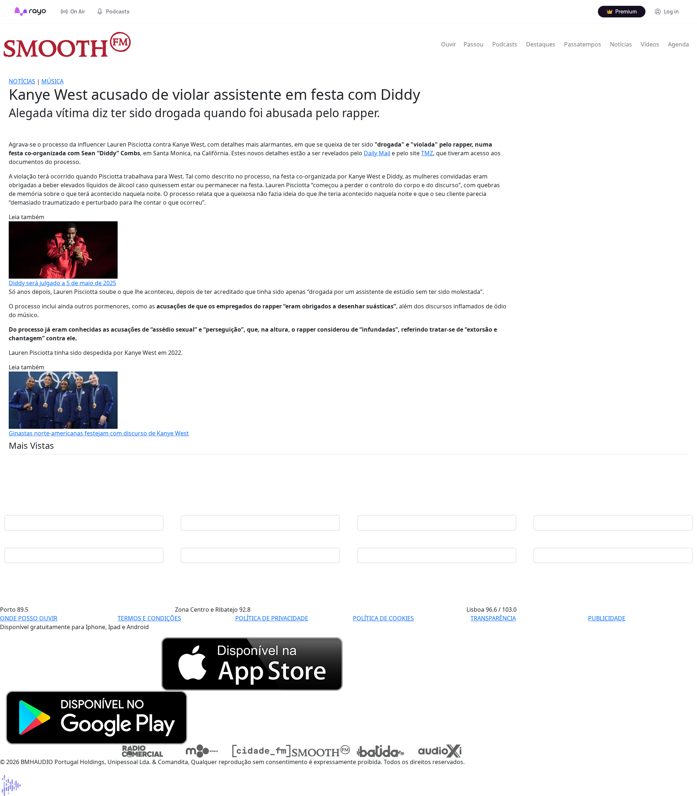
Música (52, 81)
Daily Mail (377, 153)
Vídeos (650, 44)
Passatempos (582, 44)
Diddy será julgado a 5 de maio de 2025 (62, 283)
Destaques (540, 44)
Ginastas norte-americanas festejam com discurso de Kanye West (99, 433)
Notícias (621, 44)
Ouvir (448, 44)
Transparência (493, 618)
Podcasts (504, 44)
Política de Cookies (383, 618)
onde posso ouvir (28, 618)
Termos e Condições (149, 618)
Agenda (678, 44)
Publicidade (606, 618)
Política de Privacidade (271, 618)
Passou (474, 44)
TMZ (427, 153)
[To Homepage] (30, 11)
